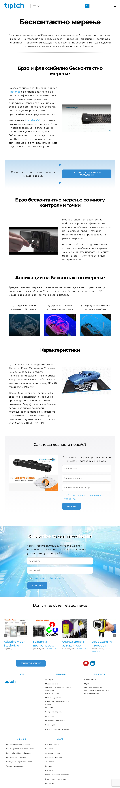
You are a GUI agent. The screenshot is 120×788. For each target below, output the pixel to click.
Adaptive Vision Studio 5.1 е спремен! (14, 643)
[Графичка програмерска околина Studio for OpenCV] (45, 628)
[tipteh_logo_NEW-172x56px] (14, 3)
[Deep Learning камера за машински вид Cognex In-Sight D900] (104, 628)
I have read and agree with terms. (52, 578)
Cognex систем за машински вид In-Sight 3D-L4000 (73, 643)
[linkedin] (92, 663)
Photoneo (15, 91)
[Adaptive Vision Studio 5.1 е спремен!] (16, 628)
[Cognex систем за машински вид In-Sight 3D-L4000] (74, 628)
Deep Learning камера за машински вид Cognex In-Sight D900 (103, 643)
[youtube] (86, 663)
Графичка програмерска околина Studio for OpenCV (44, 643)
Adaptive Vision (34, 120)
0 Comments (51, 649)
